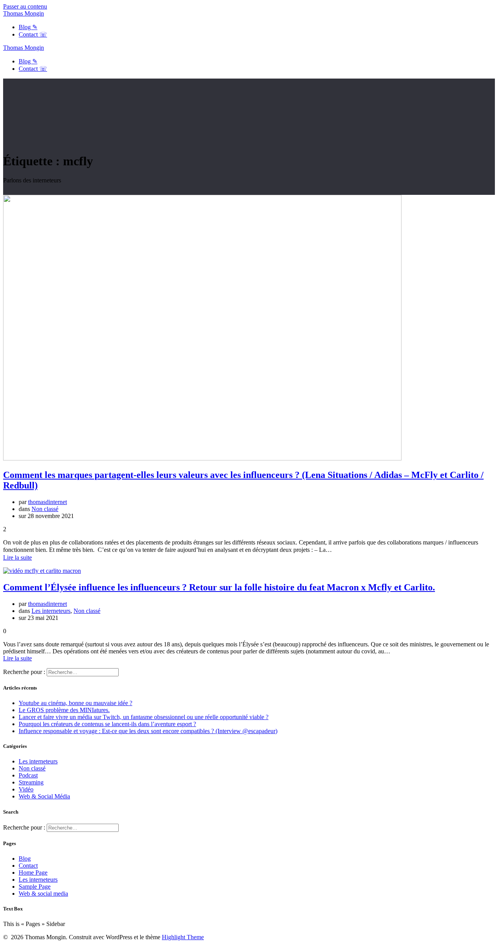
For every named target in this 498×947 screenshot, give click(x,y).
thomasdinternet (47, 502)
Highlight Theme (183, 937)
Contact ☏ (33, 34)
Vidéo (26, 789)
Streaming (31, 782)
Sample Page (35, 886)
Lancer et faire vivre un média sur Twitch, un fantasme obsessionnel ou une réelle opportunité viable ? (143, 717)
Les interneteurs (51, 610)
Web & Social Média (44, 796)
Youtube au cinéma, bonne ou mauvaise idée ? (75, 703)
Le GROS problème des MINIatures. (64, 710)
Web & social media (43, 893)
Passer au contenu (25, 6)
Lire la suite (17, 557)
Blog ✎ (28, 27)
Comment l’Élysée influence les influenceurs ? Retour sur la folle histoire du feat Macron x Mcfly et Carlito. (219, 587)
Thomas (23, 13)
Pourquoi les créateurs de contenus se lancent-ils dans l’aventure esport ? (107, 724)
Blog (25, 858)
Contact (28, 865)
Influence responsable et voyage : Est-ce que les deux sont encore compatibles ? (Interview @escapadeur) (148, 731)
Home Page (33, 872)
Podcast (28, 775)
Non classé (45, 509)
